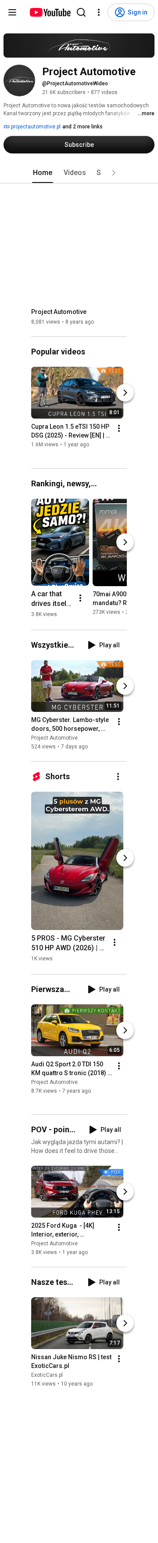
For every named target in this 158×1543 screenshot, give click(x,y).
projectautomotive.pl (35, 127)
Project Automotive (58, 311)
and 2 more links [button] (82, 127)
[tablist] (79, 172)
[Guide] (12, 12)
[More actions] (119, 429)
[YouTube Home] (50, 12)
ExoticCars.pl (47, 1375)
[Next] (125, 393)
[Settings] (98, 12)
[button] (113, 172)
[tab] (42, 172)
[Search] (81, 12)
